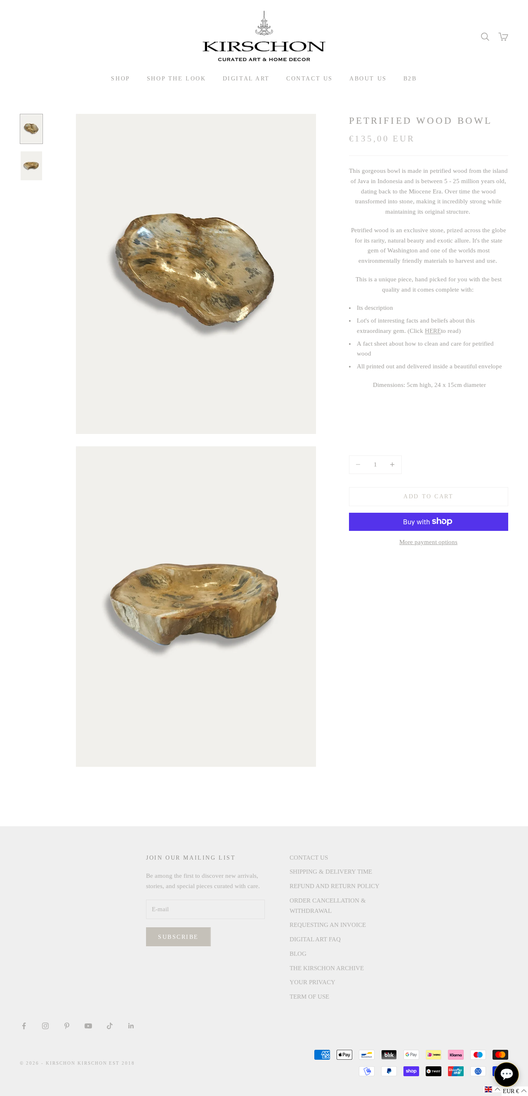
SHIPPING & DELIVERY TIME (331, 871)
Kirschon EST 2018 (106, 1063)
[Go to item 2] (31, 166)
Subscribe (178, 937)
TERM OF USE (309, 996)
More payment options (428, 541)
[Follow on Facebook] (24, 1026)
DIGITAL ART (246, 78)
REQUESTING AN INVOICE (328, 925)
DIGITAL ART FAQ (315, 939)
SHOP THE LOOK (176, 78)
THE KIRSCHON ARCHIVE (327, 968)
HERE (433, 330)
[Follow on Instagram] (45, 1026)
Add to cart (428, 496)
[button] (492, 1089)
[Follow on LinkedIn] (131, 1026)
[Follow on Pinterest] (67, 1026)
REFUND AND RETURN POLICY (335, 886)
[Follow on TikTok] (110, 1026)
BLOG (298, 953)
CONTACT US (309, 78)
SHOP (120, 78)
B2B (410, 78)
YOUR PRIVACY (312, 982)
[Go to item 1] (31, 129)
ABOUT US (368, 78)
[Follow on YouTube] (88, 1026)
